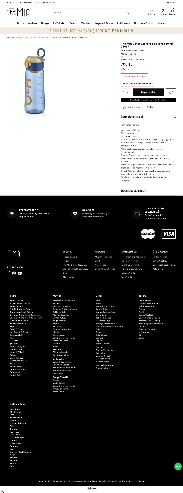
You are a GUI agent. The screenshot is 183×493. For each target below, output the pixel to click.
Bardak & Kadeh (18, 370)
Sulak (98, 332)
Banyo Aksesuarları (105, 366)
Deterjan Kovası (103, 359)
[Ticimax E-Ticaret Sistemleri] (91, 489)
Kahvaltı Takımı (17, 307)
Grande (13, 441)
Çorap (142, 338)
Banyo (99, 348)
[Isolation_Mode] (15, 253)
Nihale (56, 332)
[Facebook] (9, 273)
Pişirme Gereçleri (61, 352)
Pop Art (13, 464)
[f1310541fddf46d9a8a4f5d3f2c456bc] (169, 234)
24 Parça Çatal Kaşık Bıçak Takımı (26, 315)
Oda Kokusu (101, 335)
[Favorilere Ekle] (171, 92)
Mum (98, 304)
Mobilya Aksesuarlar (105, 324)
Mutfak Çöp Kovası (62, 307)
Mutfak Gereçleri (61, 315)
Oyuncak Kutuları (147, 330)
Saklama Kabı (59, 312)
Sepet (99, 341)
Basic (12, 467)
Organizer (100, 338)
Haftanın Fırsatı (160, 257)
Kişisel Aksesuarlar (147, 307)
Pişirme (56, 344)
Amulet (13, 458)
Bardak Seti (15, 372)
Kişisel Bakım (145, 301)
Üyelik (97, 261)
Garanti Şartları (129, 273)
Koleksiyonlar (16, 418)
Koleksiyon (158, 269)
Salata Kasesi (16, 367)
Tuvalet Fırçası (102, 362)
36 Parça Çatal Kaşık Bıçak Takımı (26, 318)
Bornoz (56, 380)
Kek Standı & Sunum (19, 332)
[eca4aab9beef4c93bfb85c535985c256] (148, 234)
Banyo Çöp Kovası (104, 350)
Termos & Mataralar (148, 304)
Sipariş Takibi (170, 2)
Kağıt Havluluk (59, 321)
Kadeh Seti (15, 375)
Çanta (142, 309)
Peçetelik (57, 327)
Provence (14, 432)
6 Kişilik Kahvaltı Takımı (21, 309)
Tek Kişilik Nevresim (62, 371)
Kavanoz (57, 304)
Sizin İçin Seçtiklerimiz (20, 452)
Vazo (98, 301)
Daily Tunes (15, 444)
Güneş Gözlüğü (160, 261)
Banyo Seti (101, 353)
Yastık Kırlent (59, 383)
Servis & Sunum (17, 330)
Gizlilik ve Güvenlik (130, 265)
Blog (65, 273)
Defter (142, 327)
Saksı (98, 330)
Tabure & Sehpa (103, 318)
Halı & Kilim (58, 374)
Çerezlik (14, 341)
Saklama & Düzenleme (64, 301)
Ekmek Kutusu (59, 318)
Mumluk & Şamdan (105, 307)
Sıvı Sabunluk (102, 368)
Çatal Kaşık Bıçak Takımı (164, 265)
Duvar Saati (101, 315)
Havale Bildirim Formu (132, 269)
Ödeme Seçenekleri (133, 191)
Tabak (13, 355)
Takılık (141, 312)
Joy (11, 449)
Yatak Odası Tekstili (62, 362)
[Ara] (127, 12)
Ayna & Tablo (102, 309)
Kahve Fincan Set (18, 324)
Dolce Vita (15, 435)
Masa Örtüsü (59, 392)
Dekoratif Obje (103, 321)
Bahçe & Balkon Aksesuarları (109, 327)
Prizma (13, 461)
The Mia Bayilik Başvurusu (75, 265)
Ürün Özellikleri (132, 117)
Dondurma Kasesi (18, 361)
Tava (55, 347)
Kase (12, 364)
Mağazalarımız (70, 257)
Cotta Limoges (17, 438)
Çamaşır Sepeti (103, 356)
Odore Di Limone (18, 424)
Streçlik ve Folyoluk (62, 330)
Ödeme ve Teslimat (131, 261)
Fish (12, 426)
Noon (12, 455)
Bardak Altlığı (16, 335)
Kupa (12, 327)
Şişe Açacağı (59, 335)
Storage (14, 446)
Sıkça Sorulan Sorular (105, 269)
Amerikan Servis (60, 341)
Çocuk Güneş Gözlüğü (149, 318)
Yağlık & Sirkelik (17, 352)
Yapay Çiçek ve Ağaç (106, 312)
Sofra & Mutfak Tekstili (64, 338)
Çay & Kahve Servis (19, 321)
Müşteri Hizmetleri (104, 257)
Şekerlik (13, 344)
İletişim (66, 261)
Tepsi (12, 338)
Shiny (12, 415)
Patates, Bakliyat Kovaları (65, 309)
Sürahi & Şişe (16, 350)
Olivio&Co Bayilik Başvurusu (75, 269)
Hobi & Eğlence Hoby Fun (151, 324)
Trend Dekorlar (103, 344)
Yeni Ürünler (15, 409)
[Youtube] (20, 273)
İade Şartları (127, 277)
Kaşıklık (56, 324)
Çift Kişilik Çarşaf (61, 365)
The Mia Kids (16, 412)
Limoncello (15, 421)
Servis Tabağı (16, 358)
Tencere (57, 350)
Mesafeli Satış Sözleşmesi (134, 257)
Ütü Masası (144, 332)
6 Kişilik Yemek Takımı (20, 304)
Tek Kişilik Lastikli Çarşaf (64, 368)
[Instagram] (14, 273)
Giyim (141, 335)
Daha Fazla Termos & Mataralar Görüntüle (148, 100)
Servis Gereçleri (17, 347)
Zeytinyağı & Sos (61, 355)
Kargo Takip (101, 265)
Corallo (13, 429)
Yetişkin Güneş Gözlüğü (150, 321)
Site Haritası (68, 277)
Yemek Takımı (16, 301)
